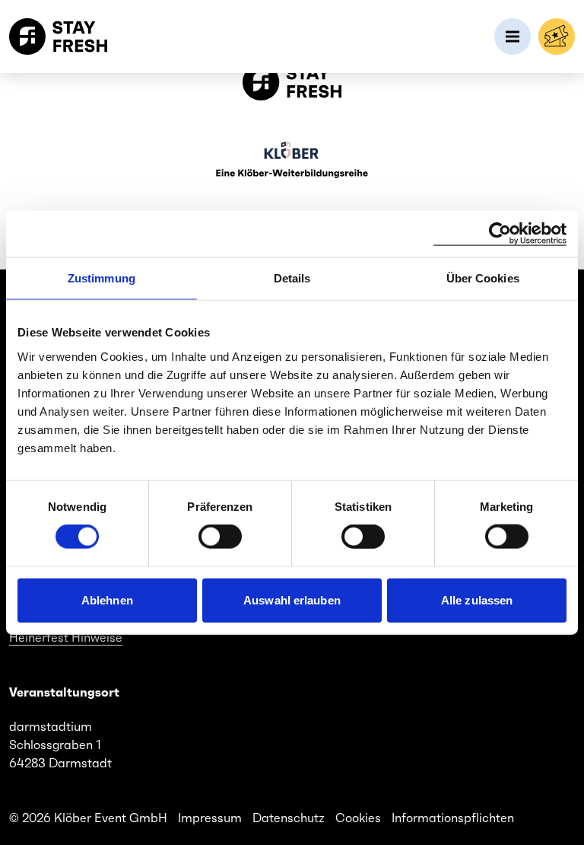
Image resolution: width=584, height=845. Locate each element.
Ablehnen (107, 599)
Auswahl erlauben (292, 599)
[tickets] (556, 36)
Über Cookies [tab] (482, 278)
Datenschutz (288, 817)
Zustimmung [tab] (101, 278)
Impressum (210, 817)
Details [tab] (292, 278)
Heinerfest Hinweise (65, 637)
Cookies (358, 817)
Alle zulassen (477, 599)
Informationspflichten (453, 817)
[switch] (220, 537)
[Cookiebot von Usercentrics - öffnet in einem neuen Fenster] (500, 234)
